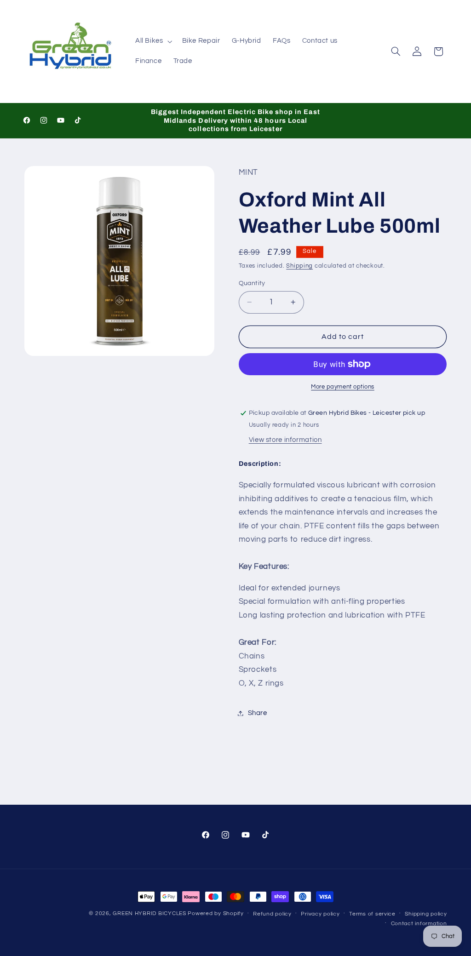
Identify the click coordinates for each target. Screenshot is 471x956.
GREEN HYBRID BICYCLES (149, 913)
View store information (285, 439)
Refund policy (272, 913)
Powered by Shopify (215, 913)
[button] (152, 41)
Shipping (299, 266)
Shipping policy (426, 913)
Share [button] (257, 713)
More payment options (342, 387)
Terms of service (372, 913)
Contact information (419, 923)
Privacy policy (320, 913)
